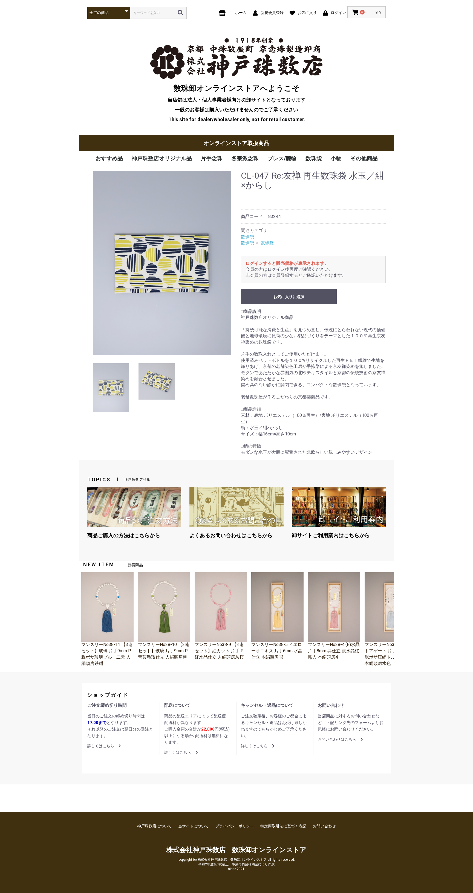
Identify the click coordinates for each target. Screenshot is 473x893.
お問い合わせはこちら (337, 739)
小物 (336, 158)
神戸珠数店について (154, 826)
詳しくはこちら (100, 746)
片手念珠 (212, 158)
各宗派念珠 (245, 158)
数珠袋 (313, 158)
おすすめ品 (109, 158)
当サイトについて (193, 826)
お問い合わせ (324, 826)
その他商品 (364, 158)
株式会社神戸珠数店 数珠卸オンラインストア (236, 850)
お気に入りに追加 (288, 297)
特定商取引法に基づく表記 (283, 826)
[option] (162, 263)
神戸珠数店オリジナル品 (162, 158)
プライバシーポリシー (234, 826)
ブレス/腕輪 (282, 158)
